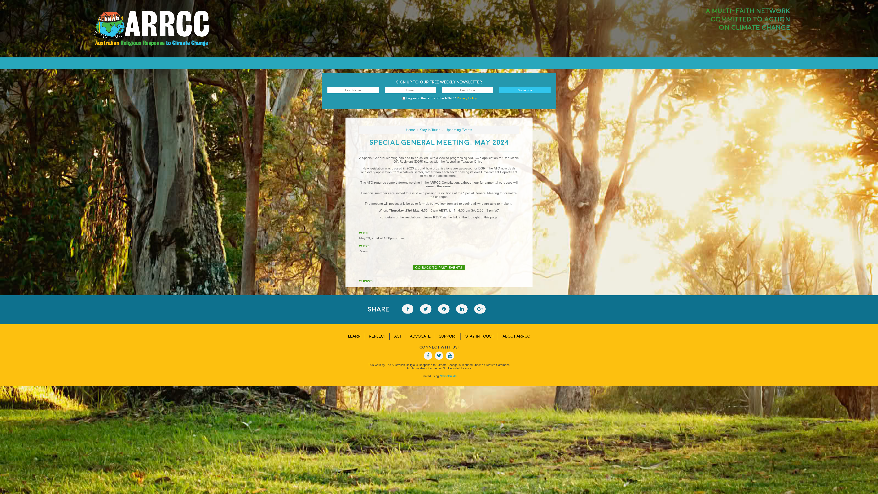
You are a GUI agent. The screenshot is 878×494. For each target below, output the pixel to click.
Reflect (377, 336)
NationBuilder (448, 376)
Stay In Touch (430, 130)
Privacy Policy (467, 98)
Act (398, 336)
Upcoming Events (458, 130)
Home (410, 130)
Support (448, 336)
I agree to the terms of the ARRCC (441, 98)
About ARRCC (516, 336)
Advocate (420, 336)
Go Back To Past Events (439, 267)
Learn (354, 336)
